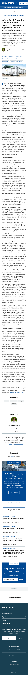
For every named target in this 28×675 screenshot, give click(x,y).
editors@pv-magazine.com (17, 392)
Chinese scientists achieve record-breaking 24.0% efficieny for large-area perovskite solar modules (13, 552)
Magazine (15, 8)
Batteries (15, 58)
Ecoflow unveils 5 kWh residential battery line (13, 518)
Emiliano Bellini (7, 556)
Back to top (13, 672)
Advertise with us (14, 646)
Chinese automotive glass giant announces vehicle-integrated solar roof (12, 540)
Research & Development (9, 548)
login (12, 457)
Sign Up (21, 579)
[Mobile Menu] (17, 3)
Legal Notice (14, 662)
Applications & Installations (14, 16)
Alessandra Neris (7, 532)
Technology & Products (15, 11)
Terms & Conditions (14, 656)
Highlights (13, 61)
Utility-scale (19, 61)
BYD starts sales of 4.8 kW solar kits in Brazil (13, 529)
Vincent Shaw (6, 544)
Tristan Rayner (6, 522)
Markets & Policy (5, 11)
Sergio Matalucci (11, 49)
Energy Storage (5, 61)
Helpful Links (6, 623)
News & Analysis (6, 8)
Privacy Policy (14, 659)
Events (21, 8)
